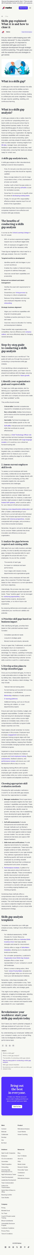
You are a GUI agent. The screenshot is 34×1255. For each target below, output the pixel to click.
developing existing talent (20, 196)
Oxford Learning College (20, 232)
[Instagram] (21, 1247)
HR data (3, 145)
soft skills (23, 187)
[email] (13, 1045)
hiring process (20, 292)
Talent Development (7, 1177)
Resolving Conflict (6, 1194)
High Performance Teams (8, 1174)
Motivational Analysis (24, 1129)
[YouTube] (9, 1247)
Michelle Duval (5, 1210)
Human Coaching (22, 1134)
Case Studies (5, 1197)
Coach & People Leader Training (8, 1217)
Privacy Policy (5, 1231)
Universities (4, 1161)
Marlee (8, 32)
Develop (3, 1137)
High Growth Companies (8, 1153)
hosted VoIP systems (8, 502)
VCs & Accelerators (7, 1158)
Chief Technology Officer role (21, 435)
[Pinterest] (25, 1247)
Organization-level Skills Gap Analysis (16, 958)
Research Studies (23, 1167)
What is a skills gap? (8, 1053)
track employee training (18, 756)
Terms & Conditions (7, 1233)
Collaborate (4, 1134)
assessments (5, 759)
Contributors (21, 1172)
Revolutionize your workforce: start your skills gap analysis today (17, 1068)
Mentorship (8, 695)
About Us (20, 1158)
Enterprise (4, 1156)
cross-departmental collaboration (19, 509)
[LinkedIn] (5, 1247)
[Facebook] (13, 1247)
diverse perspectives (17, 519)
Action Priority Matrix (15, 971)
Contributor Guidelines (7, 1228)
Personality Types (23, 1170)
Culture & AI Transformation (5, 1186)
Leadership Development (8, 1180)
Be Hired (3, 1143)
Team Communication (7, 1183)
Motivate (3, 1131)
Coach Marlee (22, 1131)
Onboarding (4, 1167)
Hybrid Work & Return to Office (8, 1191)
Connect (3, 1129)
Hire (2, 1140)
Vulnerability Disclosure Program (8, 1224)
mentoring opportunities (12, 596)
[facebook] (2, 1045)
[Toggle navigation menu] (30, 7)
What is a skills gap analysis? (11, 1055)
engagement (12, 735)
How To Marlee (22, 1156)
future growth (24, 375)
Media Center (22, 1164)
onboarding (8, 303)
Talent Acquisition (6, 1164)
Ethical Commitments (7, 1220)
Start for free (23, 8)
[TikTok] (28, 1247)
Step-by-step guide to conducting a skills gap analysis (17, 1061)
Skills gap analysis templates (11, 1064)
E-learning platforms (11, 699)
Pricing (3, 1207)
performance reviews (8, 761)
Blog (6, 16)
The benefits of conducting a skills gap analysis (16, 1058)
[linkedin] (9, 1045)
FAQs (19, 1161)
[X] (17, 1247)
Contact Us (21, 1175)
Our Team (4, 1213)
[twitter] (6, 1045)
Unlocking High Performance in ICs (6, 1170)
